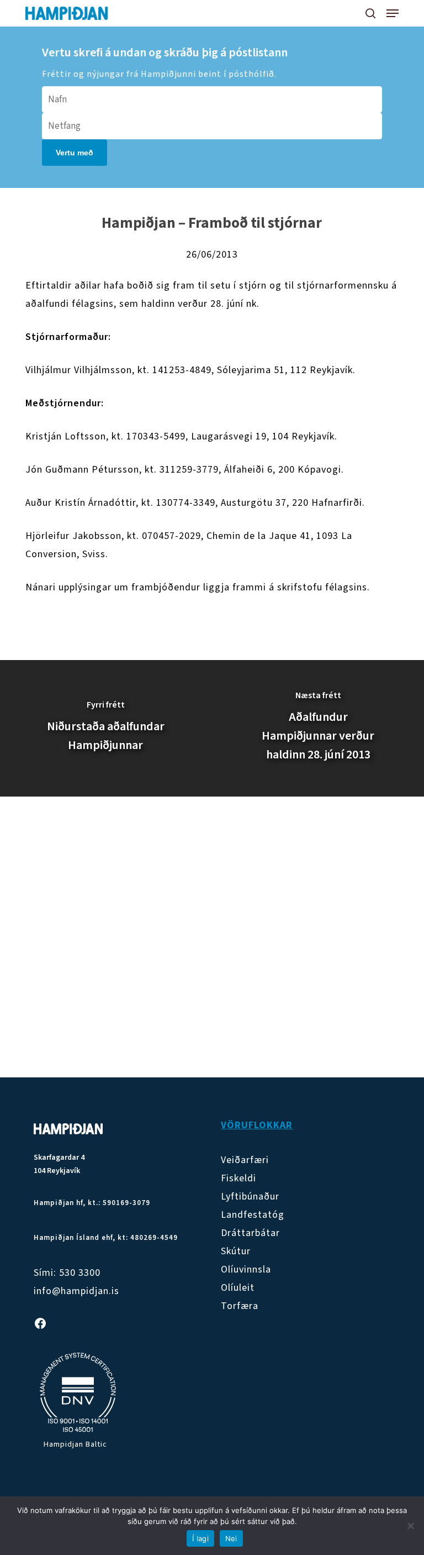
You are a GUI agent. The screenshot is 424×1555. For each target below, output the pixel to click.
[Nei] (410, 1525)
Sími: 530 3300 (67, 1273)
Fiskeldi (238, 1178)
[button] (392, 13)
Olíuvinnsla (246, 1269)
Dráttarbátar (250, 1233)
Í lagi (200, 1538)
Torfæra (239, 1306)
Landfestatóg (252, 1215)
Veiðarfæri (245, 1160)
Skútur (236, 1251)
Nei (231, 1538)
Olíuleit (238, 1288)
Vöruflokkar (257, 1125)
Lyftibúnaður (250, 1196)
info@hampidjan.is (76, 1291)
